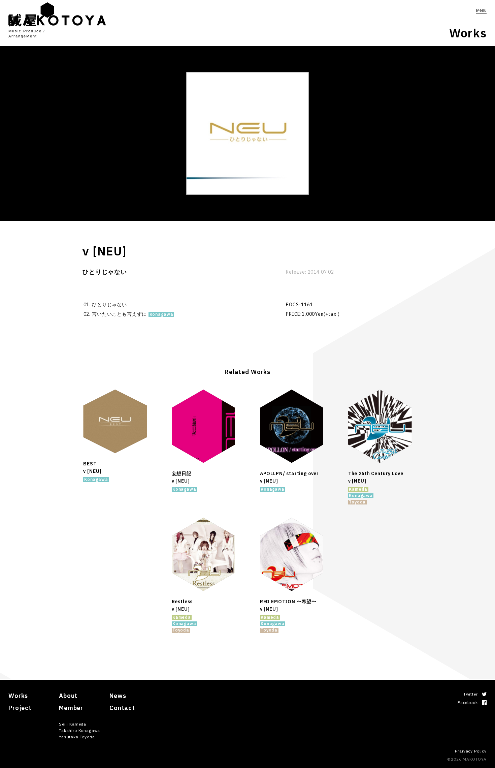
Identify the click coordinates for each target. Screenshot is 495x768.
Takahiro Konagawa (79, 730)
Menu (481, 10)
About (68, 696)
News (117, 696)
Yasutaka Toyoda (77, 736)
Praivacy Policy (471, 751)
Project (20, 708)
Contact (122, 708)
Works (18, 696)
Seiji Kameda (72, 724)
